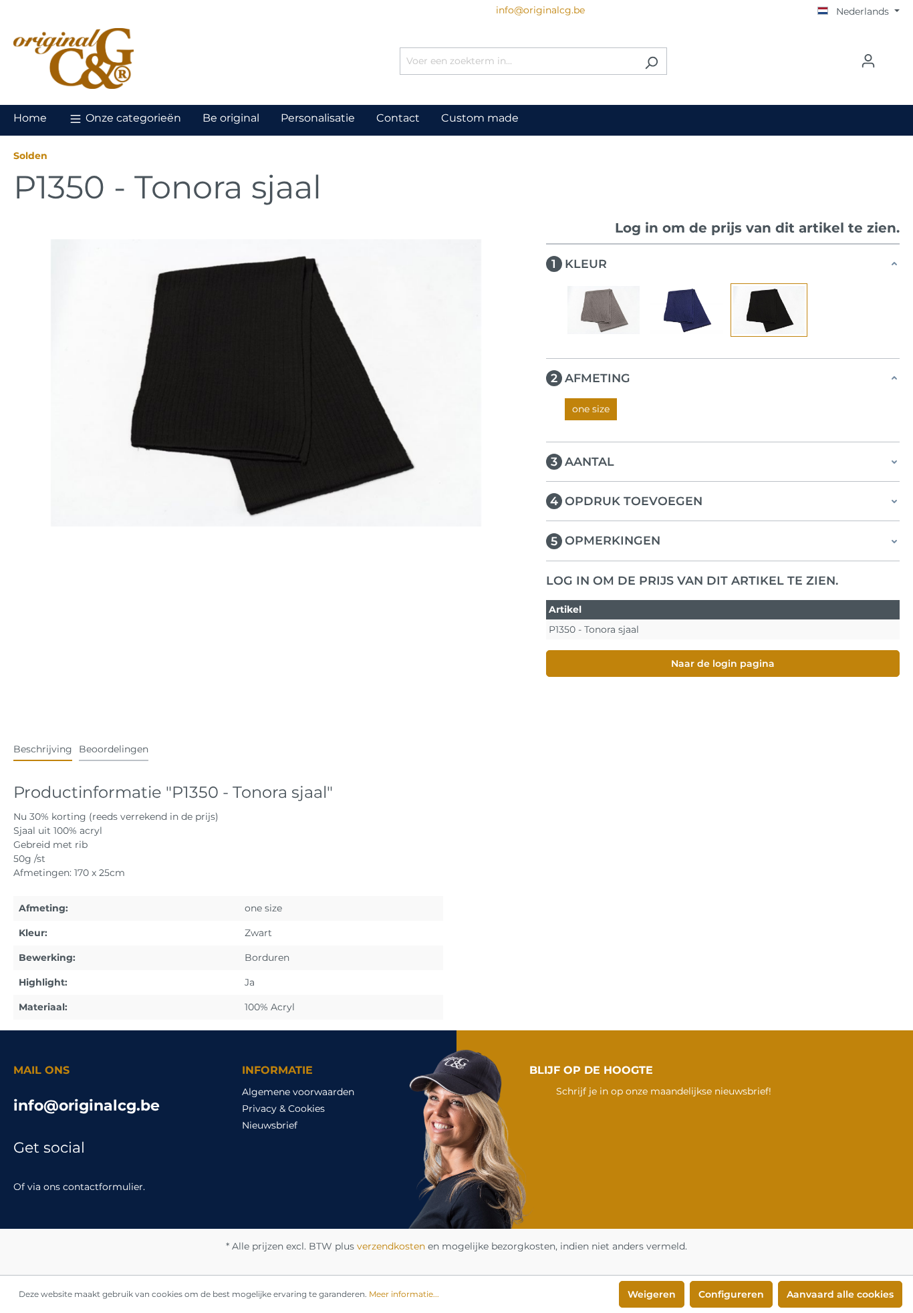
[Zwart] (769, 310)
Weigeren (652, 1294)
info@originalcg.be (86, 1106)
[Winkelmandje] (892, 56)
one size (591, 409)
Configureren (731, 1294)
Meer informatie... (404, 1294)
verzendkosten (391, 1246)
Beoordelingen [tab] (113, 749)
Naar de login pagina (723, 664)
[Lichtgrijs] (603, 310)
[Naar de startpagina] (113, 58)
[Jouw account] (868, 61)
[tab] (42, 750)
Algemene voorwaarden (298, 1092)
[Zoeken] (651, 61)
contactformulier (103, 1187)
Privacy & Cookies (283, 1109)
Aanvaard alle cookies (840, 1294)
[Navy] (686, 310)
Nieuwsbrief (269, 1125)
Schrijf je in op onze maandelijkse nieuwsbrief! (663, 1091)
